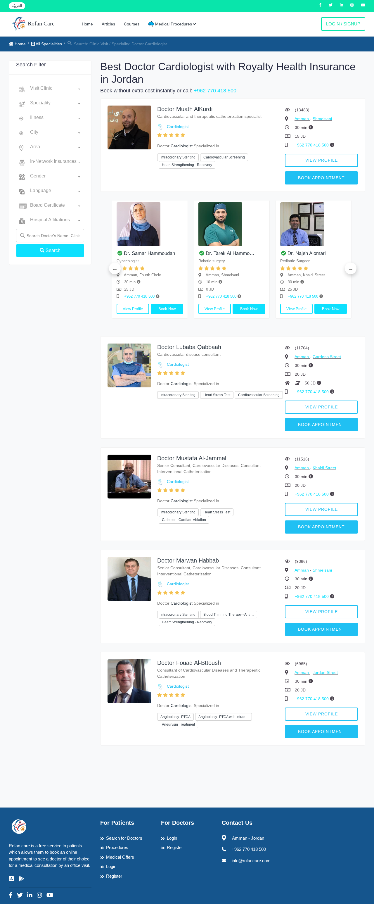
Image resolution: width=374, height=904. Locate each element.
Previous (115, 268)
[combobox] (55, 89)
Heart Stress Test (216, 395)
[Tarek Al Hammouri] (231, 224)
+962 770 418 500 (215, 91)
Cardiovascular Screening (224, 157)
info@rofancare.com (251, 860)
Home (87, 24)
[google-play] (21, 879)
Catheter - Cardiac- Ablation (184, 520)
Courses (131, 24)
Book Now (167, 309)
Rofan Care (40, 23)
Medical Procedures (173, 24)
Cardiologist (178, 126)
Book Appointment (321, 177)
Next (350, 268)
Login (111, 866)
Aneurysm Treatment (178, 724)
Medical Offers (120, 857)
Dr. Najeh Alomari (307, 253)
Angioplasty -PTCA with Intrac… (223, 717)
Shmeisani (322, 118)
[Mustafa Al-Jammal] (129, 476)
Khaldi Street (324, 467)
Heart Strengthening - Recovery (187, 165)
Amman (302, 118)
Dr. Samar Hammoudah (149, 253)
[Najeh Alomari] (313, 224)
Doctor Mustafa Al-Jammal (191, 458)
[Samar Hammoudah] (150, 224)
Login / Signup (343, 23)
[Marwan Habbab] (129, 578)
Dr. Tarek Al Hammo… (230, 253)
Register (114, 876)
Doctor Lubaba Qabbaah (189, 347)
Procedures (117, 847)
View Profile (321, 160)
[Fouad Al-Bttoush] (129, 680)
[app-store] (11, 879)
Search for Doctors (124, 838)
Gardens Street (327, 356)
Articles (108, 24)
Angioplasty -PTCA (175, 717)
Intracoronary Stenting (177, 157)
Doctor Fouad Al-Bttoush (189, 663)
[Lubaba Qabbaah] (129, 365)
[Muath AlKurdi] (129, 127)
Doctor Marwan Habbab (188, 560)
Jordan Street (325, 672)
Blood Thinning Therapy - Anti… (228, 615)
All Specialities (48, 44)
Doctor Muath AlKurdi (184, 109)
